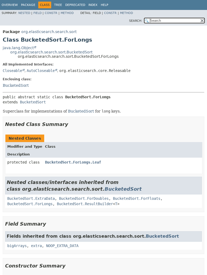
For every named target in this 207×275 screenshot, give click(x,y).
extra (36, 246)
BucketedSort (16, 85)
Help (104, 5)
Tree (58, 5)
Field (37, 13)
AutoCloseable (41, 70)
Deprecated (75, 5)
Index (93, 5)
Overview (10, 5)
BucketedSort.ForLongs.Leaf (73, 162)
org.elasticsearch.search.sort (49, 32)
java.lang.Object (18, 48)
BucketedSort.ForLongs (30, 204)
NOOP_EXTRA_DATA (62, 246)
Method (67, 13)
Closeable (12, 70)
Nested (24, 13)
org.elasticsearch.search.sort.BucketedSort (51, 52)
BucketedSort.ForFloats (136, 198)
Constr (51, 13)
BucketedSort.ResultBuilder (85, 204)
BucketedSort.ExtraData (31, 198)
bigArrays (17, 246)
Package (28, 5)
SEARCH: (135, 21)
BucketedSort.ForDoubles (84, 198)
